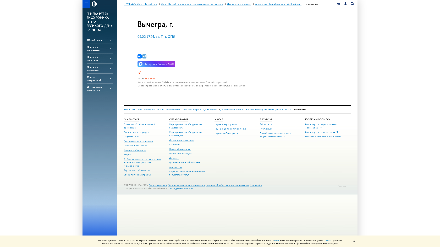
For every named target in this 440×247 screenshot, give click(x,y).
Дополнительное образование (184, 162)
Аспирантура (175, 167)
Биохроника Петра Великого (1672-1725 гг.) (268, 109)
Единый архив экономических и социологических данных (275, 135)
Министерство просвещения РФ (321, 132)
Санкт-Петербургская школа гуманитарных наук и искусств (187, 109)
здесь (276, 240)
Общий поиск (95, 40)
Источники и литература (94, 88)
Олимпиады (174, 144)
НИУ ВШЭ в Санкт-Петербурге (139, 109)
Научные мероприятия (225, 124)
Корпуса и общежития (135, 150)
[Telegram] (144, 56)
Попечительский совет (135, 145)
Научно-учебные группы (226, 133)
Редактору (342, 186)
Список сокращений (94, 78)
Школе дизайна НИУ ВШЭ (181, 188)
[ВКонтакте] (140, 56)
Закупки (127, 154)
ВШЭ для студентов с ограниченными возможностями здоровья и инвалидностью (142, 162)
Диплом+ (174, 157)
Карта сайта (256, 185)
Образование (178, 119)
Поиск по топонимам (93, 48)
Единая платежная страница (137, 174)
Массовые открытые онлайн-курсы (323, 136)
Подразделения (132, 136)
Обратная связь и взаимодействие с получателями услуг (187, 173)
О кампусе (131, 119)
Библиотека (266, 124)
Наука (218, 119)
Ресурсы (266, 119)
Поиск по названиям (92, 69)
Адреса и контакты (158, 185)
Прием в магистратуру (180, 153)
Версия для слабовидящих (137, 170)
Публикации (266, 128)
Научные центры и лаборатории (230, 128)
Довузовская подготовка (181, 140)
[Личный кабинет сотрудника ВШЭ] (345, 4)
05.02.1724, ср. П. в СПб (156, 36)
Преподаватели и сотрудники (138, 141)
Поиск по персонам (92, 58)
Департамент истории (232, 109)
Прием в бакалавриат (180, 149)
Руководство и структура (136, 132)
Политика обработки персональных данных (227, 185)
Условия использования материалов (186, 185)
